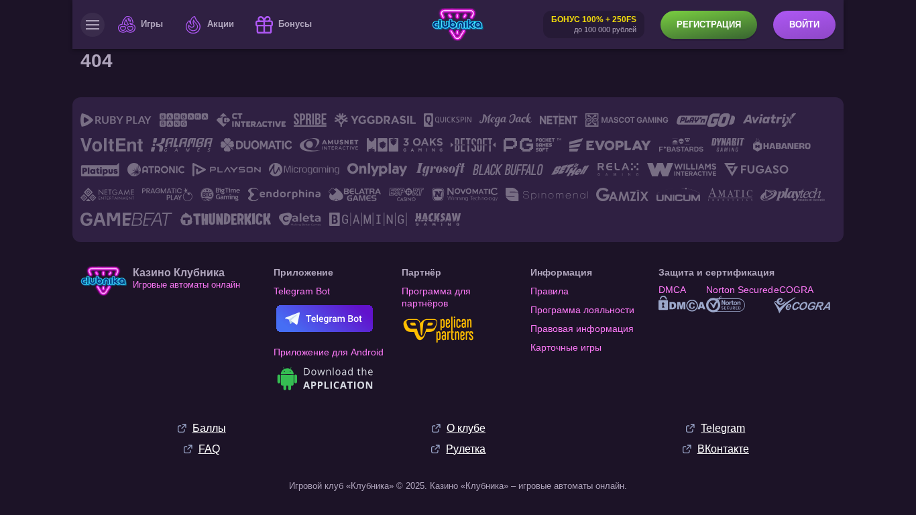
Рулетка (465, 449)
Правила (549, 291)
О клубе (466, 428)
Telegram (723, 428)
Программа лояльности (582, 309)
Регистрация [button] (709, 24)
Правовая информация (582, 328)
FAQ (209, 449)
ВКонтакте (723, 449)
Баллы (209, 428)
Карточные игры (566, 347)
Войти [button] (804, 24)
